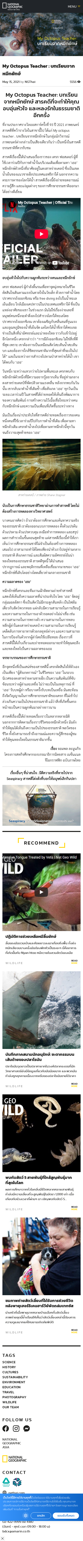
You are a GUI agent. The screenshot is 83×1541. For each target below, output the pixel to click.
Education (11, 1387)
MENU (72, 6)
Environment (13, 1382)
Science (9, 1362)
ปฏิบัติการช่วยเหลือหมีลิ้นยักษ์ (30, 937)
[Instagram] (16, 1429)
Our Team (10, 1407)
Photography (14, 1397)
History (9, 1367)
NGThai (30, 81)
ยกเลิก (41, 1516)
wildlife (14, 963)
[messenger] (26, 1429)
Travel (8, 1392)
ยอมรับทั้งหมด (65, 1516)
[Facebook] (5, 1429)
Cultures (10, 1372)
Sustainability (15, 1377)
